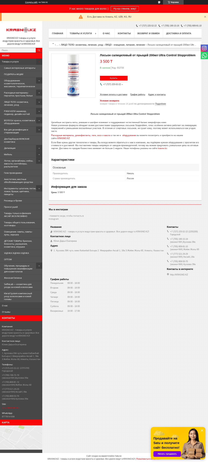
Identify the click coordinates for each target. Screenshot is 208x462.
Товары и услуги (10, 61)
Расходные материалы (62, 135)
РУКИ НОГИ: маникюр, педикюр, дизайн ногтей (17, 113)
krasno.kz (162, 148)
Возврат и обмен (148, 33)
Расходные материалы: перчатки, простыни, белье (18, 94)
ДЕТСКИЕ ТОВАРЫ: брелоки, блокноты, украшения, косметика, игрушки (18, 243)
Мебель (8, 154)
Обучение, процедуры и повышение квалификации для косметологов (18, 268)
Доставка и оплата (178, 33)
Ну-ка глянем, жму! (124, 8)
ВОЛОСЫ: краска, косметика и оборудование (19, 122)
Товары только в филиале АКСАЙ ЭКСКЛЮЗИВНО (17, 215)
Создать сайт (31, 2)
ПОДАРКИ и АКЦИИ (13, 74)
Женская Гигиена (13, 277)
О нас (5, 305)
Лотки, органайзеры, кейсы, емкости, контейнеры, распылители (18, 163)
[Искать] (39, 50)
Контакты (124, 33)
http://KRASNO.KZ (10, 407)
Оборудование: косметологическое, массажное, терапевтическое (19, 83)
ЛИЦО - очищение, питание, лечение (125, 44)
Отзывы (6, 311)
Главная (57, 33)
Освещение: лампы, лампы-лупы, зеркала (18, 233)
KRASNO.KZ (63, 138)
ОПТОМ (8, 259)
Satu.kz (118, 456)
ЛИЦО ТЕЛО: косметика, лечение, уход (16, 103)
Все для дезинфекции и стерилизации (16, 131)
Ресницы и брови (13, 200)
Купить (113, 78)
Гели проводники (13, 172)
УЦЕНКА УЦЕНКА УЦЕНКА (16, 253)
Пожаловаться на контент (148, 459)
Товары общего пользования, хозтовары (19, 224)
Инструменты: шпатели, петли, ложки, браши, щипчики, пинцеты (20, 191)
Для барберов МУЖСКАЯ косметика (16, 140)
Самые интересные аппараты (19, 67)
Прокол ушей (11, 206)
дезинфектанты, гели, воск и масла (92, 135)
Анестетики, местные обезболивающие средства (18, 181)
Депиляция (9, 148)
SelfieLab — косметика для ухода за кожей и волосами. (18, 286)
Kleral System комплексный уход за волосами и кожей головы (18, 296)
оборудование (129, 135)
